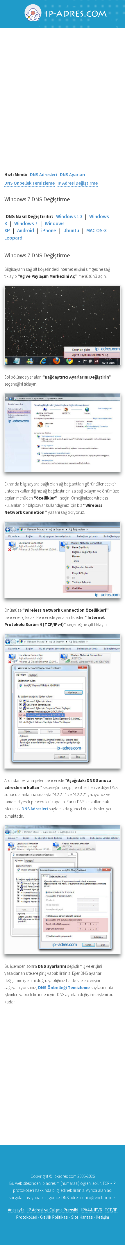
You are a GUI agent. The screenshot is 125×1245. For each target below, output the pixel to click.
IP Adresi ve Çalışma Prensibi (52, 1210)
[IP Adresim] (63, 13)
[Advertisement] (62, 104)
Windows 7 (26, 223)
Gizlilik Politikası (54, 1217)
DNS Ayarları (72, 174)
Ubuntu (71, 230)
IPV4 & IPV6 (91, 1210)
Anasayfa (16, 1210)
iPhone (48, 230)
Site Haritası (82, 1217)
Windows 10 (69, 216)
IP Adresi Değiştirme (78, 183)
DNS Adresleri (43, 174)
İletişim (102, 1217)
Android (25, 230)
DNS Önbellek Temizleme (29, 183)
